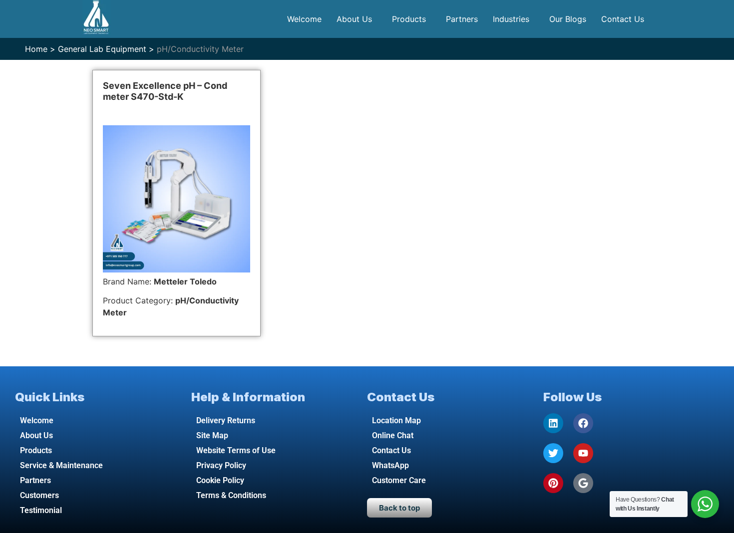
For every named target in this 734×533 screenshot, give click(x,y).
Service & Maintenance (61, 465)
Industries (511, 19)
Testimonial (41, 510)
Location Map (396, 420)
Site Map (212, 435)
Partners (462, 19)
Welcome (304, 19)
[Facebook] (583, 423)
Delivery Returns (225, 420)
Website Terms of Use (236, 450)
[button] (356, 18)
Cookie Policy (220, 480)
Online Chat (392, 435)
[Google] (583, 483)
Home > (40, 49)
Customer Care (399, 480)
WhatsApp (390, 465)
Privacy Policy (221, 465)
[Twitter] (553, 453)
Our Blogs (567, 19)
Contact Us (622, 19)
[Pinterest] (553, 483)
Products (409, 19)
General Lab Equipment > (106, 49)
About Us (354, 19)
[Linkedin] (553, 423)
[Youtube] (583, 453)
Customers (39, 495)
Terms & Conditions (231, 495)
